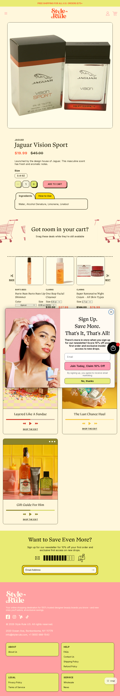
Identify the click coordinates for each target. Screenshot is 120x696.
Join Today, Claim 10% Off (87, 366)
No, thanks (87, 381)
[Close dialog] (111, 312)
